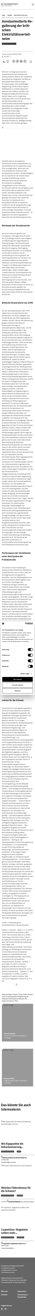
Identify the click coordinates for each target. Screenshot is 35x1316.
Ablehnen (18, 691)
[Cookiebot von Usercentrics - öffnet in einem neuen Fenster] (25, 623)
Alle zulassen (17, 679)
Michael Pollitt (17, 54)
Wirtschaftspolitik (20, 15)
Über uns (4, 1291)
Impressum (22, 1291)
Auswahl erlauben (17, 685)
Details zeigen (25, 673)
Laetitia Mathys (6, 1201)
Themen (9, 15)
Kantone (19, 1195)
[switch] (30, 655)
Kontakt (4, 1295)
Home (3, 15)
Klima (19, 1151)
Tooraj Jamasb (7, 54)
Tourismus (20, 1237)
